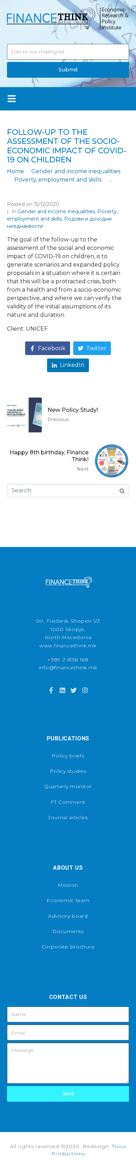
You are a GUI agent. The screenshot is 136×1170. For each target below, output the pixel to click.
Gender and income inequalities (56, 211)
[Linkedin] (62, 690)
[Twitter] (73, 690)
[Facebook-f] (50, 690)
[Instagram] (84, 690)
